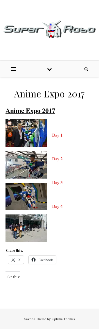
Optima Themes (63, 318)
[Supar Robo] (49, 29)
